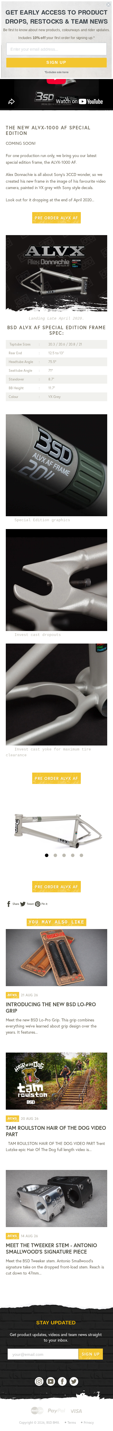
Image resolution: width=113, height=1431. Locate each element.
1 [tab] (46, 855)
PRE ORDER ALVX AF (56, 218)
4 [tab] (72, 855)
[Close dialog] (108, 4)
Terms (72, 1423)
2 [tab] (55, 855)
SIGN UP (91, 1354)
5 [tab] (81, 855)
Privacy (89, 1423)
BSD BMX (52, 1423)
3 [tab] (64, 855)
